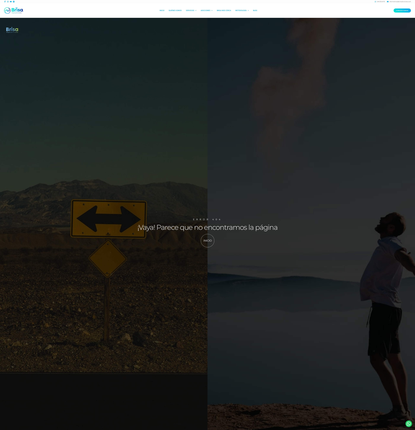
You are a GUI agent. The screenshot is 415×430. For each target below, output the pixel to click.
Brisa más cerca (224, 10)
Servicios (190, 10)
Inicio (162, 10)
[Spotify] (14, 1)
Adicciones (205, 10)
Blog (255, 10)
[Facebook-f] (5, 1)
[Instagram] (8, 1)
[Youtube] (11, 1)
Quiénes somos (175, 10)
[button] (408, 423)
